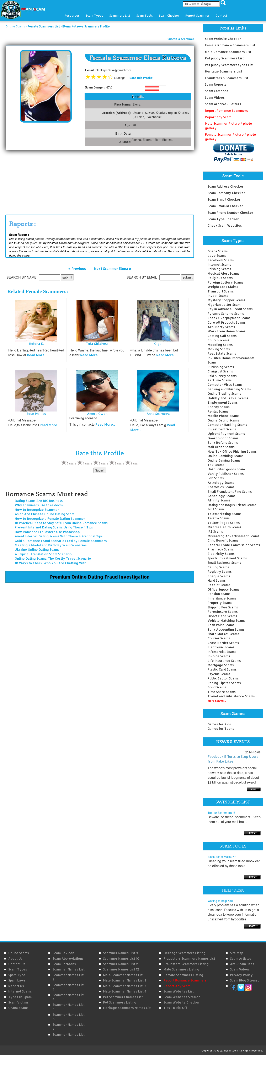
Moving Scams (219, 349)
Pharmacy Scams (221, 549)
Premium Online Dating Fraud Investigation (100, 577)
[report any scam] (229, 153)
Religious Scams (220, 278)
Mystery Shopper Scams (226, 300)
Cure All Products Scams (227, 322)
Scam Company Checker (226, 193)
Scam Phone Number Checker (230, 213)
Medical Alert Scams (223, 273)
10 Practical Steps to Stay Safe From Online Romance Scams (61, 523)
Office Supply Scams (223, 589)
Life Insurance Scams (224, 661)
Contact (221, 15)
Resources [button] (72, 15)
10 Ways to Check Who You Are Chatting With (50, 563)
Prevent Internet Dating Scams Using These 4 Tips (54, 527)
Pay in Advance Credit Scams (230, 309)
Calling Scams (218, 567)
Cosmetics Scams (221, 487)
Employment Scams (223, 402)
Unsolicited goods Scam (226, 469)
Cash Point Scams (221, 625)
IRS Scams (215, 531)
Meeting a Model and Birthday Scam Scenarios (51, 545)
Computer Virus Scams (225, 385)
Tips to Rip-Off (175, 1008)
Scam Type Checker (223, 219)
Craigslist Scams (220, 371)
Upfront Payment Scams (226, 434)
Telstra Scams (219, 518)
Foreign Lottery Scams (225, 282)
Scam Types (17, 969)
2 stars (119, 463)
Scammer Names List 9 (120, 953)
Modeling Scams (220, 345)
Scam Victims (18, 1002)
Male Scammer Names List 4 (124, 991)
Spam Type (16, 975)
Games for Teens (221, 729)
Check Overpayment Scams (229, 318)
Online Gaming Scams (224, 460)
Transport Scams (221, 291)
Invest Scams (218, 296)
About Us (15, 959)
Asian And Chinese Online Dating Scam (44, 514)
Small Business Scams (224, 563)
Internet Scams (219, 265)
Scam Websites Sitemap (182, 997)
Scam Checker (169, 15)
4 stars (87, 463)
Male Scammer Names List (123, 975)
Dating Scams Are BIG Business (39, 501)
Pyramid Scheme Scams (226, 314)
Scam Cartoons (216, 91)
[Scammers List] (252, 832)
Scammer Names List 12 (121, 969)
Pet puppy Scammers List (224, 58)
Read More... (36, 355)
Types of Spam (20, 997)
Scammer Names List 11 (120, 964)
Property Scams (220, 603)
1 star (135, 463)
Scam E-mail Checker (224, 199)
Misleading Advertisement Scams (233, 536)
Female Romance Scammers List (230, 45)
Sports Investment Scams (227, 558)
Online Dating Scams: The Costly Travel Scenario (53, 558)
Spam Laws (17, 980)
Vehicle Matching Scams (226, 621)
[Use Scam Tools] (252, 876)
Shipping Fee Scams (223, 607)
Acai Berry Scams (221, 327)
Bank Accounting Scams (226, 629)
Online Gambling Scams (225, 456)
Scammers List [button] (119, 15)
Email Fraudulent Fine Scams (230, 492)
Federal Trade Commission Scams (234, 545)
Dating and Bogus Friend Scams (232, 505)
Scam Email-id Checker (225, 206)
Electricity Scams (221, 554)
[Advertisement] (36, 182)
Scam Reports (215, 84)
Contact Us (16, 964)
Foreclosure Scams (223, 612)
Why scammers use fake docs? (39, 505)
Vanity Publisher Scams (226, 474)
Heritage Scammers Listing (185, 953)
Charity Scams (219, 407)
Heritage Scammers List (223, 71)
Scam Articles (240, 959)
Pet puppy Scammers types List (229, 65)
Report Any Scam (177, 986)
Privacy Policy (241, 975)
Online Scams (15, 26)
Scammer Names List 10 (121, 959)
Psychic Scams (219, 674)
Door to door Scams (223, 438)
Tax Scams (216, 465)
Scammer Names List (69, 969)
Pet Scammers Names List (123, 997)
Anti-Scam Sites (242, 964)
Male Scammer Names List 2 (124, 980)
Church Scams (218, 340)
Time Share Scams (222, 692)
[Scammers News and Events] (254, 789)
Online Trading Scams (224, 394)
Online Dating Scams (223, 420)
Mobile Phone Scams (223, 416)
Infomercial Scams (222, 652)
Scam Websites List (179, 991)
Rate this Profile (141, 78)
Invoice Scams (219, 656)
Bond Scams (217, 687)
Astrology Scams (221, 483)
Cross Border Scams (223, 643)
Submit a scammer (180, 39)
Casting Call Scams (222, 336)
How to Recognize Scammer (37, 510)
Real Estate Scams (222, 353)
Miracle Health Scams (224, 527)
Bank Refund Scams (223, 443)
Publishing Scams (221, 367)
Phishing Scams (219, 269)
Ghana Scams (218, 251)
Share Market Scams (223, 634)
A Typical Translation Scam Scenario (43, 554)
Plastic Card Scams (222, 669)
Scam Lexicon (63, 953)
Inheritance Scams (222, 598)
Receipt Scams (219, 585)
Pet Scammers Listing (119, 1002)
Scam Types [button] (94, 15)
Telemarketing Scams (224, 514)
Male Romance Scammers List (228, 52)
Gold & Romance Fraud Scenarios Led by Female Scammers (61, 541)
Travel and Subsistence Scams (231, 696)
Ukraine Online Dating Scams (37, 550)
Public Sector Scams (223, 678)
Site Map (236, 953)
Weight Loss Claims (223, 287)
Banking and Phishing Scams (229, 389)
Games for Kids (219, 724)
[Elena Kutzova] (46, 86)
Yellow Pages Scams (224, 523)
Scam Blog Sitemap (244, 980)
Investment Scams (222, 429)
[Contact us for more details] (252, 926)
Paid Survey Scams (222, 376)
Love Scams (217, 256)
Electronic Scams (221, 647)
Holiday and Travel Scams (228, 398)
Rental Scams (218, 411)
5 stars (71, 463)
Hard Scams (217, 580)
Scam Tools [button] (144, 15)
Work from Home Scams (226, 331)
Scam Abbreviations (68, 959)
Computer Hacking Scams (227, 425)
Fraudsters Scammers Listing (186, 964)
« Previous (77, 268)
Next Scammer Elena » (112, 268)
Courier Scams (219, 638)
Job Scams (216, 478)
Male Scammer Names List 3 (124, 986)
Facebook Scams (221, 260)
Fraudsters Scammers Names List (189, 959)
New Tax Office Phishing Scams (232, 451)
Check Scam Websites (225, 225)
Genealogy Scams (221, 496)
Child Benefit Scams (223, 540)
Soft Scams (216, 509)
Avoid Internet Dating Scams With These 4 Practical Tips (59, 536)
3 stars (103, 463)
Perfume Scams (220, 380)
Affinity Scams (219, 500)
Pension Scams (219, 594)
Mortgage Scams (221, 665)
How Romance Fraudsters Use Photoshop (47, 532)
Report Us (16, 986)
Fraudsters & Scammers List (226, 78)
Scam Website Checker (223, 39)
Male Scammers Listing (181, 969)
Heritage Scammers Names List (127, 1008)
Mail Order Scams (221, 447)
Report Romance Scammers (226, 111)
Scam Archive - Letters (223, 104)
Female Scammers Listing (183, 975)
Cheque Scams (219, 576)
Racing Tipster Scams (224, 683)
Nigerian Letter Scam (224, 305)
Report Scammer (197, 15)
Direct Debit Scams (222, 616)
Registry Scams (220, 572)
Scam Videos (215, 97)
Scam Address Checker (226, 186)
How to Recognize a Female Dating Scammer (50, 519)
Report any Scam (218, 117)
